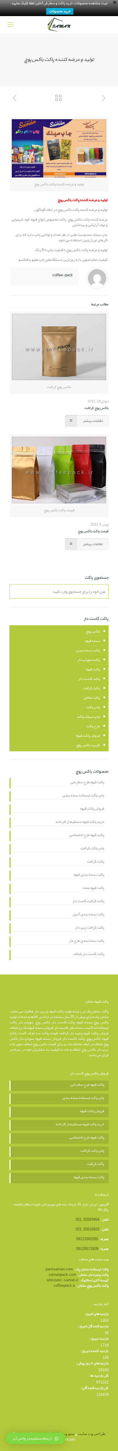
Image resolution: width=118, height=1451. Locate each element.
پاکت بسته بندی (88, 650)
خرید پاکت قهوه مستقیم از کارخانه (80, 822)
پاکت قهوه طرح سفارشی (87, 782)
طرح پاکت (93, 726)
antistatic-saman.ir (62, 1280)
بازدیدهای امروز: (96, 1314)
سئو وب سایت (63, 1433)
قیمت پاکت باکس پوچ (93, 531)
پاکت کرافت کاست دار (88, 901)
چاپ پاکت (93, 707)
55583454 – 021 (87, 1219)
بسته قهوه (92, 641)
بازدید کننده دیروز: (94, 1351)
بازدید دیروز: (99, 1338)
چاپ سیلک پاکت (88, 716)
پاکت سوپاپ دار (88, 659)
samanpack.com (62, 1274)
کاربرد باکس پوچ (88, 745)
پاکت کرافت (91, 688)
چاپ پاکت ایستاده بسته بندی (83, 796)
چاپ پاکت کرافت (92, 849)
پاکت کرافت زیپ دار (89, 928)
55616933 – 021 (87, 1229)
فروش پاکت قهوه (88, 735)
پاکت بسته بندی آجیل (88, 915)
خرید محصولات (59, 11)
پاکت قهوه (93, 669)
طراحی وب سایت (91, 1433)
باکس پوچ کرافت (96, 408)
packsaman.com (59, 1269)
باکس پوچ (93, 631)
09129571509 (87, 1249)
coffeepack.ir (64, 1285)
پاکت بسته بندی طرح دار (86, 941)
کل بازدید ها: (99, 1375)
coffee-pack (62, 275)
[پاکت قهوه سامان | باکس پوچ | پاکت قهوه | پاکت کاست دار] (59, 25)
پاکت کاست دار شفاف (88, 954)
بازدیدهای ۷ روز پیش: (92, 1363)
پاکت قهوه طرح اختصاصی (86, 835)
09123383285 (87, 1239)
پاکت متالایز (91, 697)
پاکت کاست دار (89, 678)
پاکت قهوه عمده (93, 888)
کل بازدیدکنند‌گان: (95, 1388)
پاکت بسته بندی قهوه (89, 875)
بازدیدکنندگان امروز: (93, 1326)
